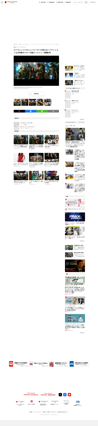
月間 (74, 125)
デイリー (67, 125)
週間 (71, 125)
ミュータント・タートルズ (26, 122)
